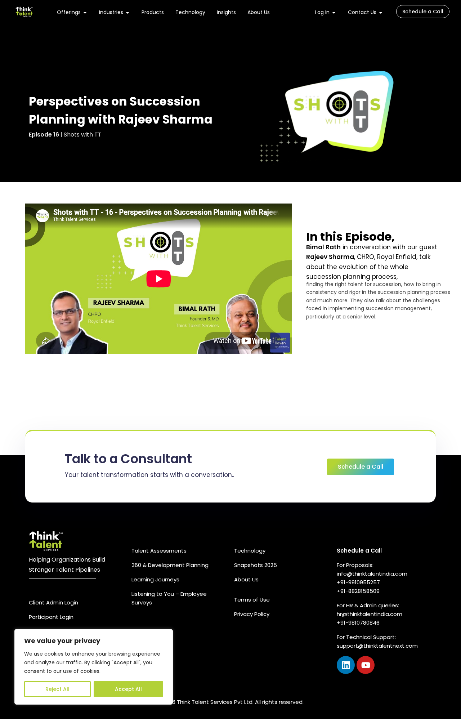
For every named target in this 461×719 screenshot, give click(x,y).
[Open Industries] (127, 12)
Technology (249, 550)
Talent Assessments (159, 550)
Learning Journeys (155, 579)
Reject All (57, 689)
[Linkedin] (346, 665)
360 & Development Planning (170, 565)
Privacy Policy (251, 614)
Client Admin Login (53, 602)
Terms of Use (252, 599)
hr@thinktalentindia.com (370, 614)
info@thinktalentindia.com (372, 573)
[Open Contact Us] (380, 12)
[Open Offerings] (85, 12)
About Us (246, 579)
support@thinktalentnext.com (377, 645)
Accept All (128, 689)
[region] (93, 667)
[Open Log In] (333, 12)
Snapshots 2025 (255, 565)
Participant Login (51, 617)
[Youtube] (366, 665)
